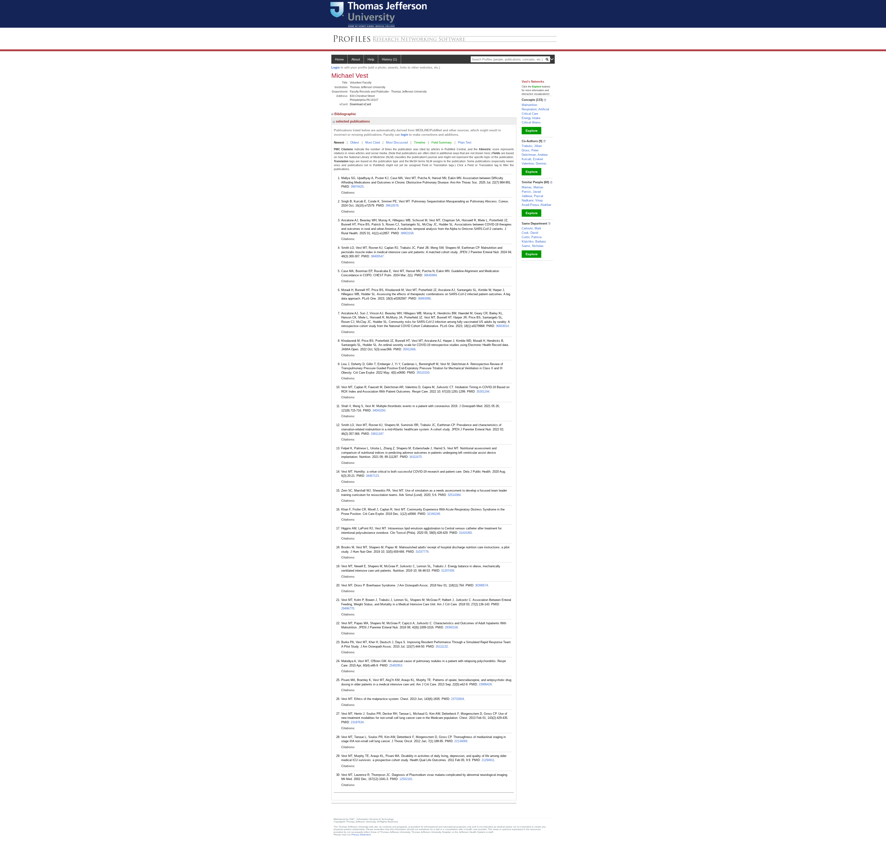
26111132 (442, 646)
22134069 (460, 741)
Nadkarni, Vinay (532, 200)
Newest (339, 142)
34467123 (372, 475)
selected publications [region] (352, 121)
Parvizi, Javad (531, 191)
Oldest (354, 142)
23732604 (457, 699)
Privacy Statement (361, 834)
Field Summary (441, 142)
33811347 (377, 433)
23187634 (357, 722)
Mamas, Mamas (532, 187)
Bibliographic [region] (345, 114)
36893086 (424, 298)
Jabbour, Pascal (532, 196)
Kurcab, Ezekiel (532, 159)
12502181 (405, 779)
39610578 (392, 205)
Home (339, 59)
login (404, 134)
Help (371, 59)
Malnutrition (529, 105)
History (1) (389, 59)
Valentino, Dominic (534, 163)
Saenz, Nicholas (533, 246)
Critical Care (530, 113)
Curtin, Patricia (532, 237)
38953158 (407, 233)
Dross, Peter (530, 150)
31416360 (465, 532)
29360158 (451, 627)
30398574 (481, 585)
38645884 (430, 275)
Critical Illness (531, 122)
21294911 (488, 760)
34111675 (415, 457)
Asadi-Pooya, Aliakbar (536, 205)
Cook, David (530, 232)
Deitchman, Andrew (535, 154)
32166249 (433, 514)
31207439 (447, 570)
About (355, 59)
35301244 (482, 391)
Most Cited (372, 142)
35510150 (422, 372)
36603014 (502, 326)
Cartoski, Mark (531, 228)
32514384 (454, 495)
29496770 (347, 608)
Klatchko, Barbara (534, 241)
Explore (532, 130)
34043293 (378, 410)
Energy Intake (531, 118)
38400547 (377, 256)
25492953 (395, 665)
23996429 (485, 684)
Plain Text (464, 142)
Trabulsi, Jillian (532, 146)
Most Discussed (397, 142)
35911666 (409, 349)
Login (335, 67)
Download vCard (360, 104)
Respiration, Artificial (535, 109)
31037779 (422, 551)
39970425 (357, 186)
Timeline (419, 142)
